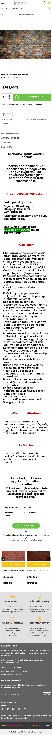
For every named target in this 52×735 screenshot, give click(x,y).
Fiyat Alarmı (9, 119)
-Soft (12, 732)
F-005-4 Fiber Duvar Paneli (37, 570)
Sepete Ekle (36, 97)
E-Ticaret (18, 732)
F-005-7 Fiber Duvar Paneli (12, 570)
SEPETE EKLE (7, 583)
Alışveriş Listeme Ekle (38, 119)
